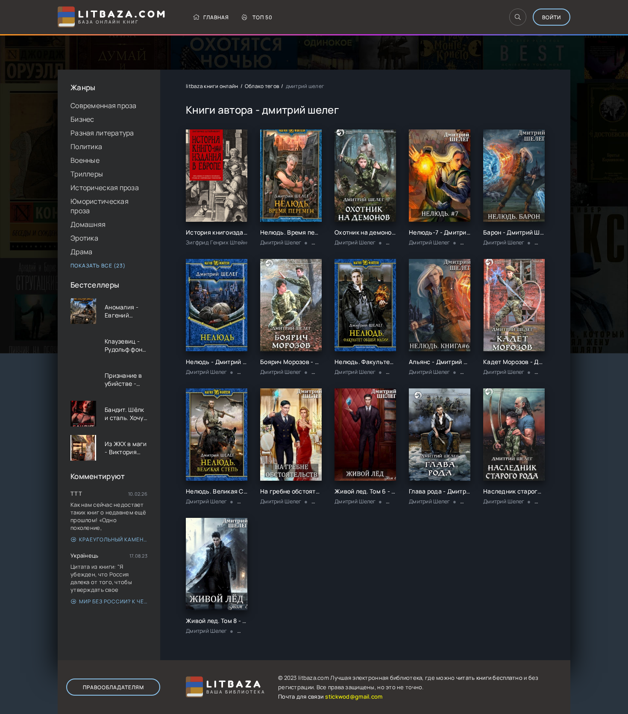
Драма (81, 251)
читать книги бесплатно (489, 678)
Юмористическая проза (99, 206)
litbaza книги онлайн (212, 86)
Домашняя (88, 224)
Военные (85, 160)
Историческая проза (104, 187)
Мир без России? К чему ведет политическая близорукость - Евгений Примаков (113, 601)
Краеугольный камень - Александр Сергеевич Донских (113, 539)
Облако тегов (262, 86)
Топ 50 (262, 17)
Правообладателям (113, 687)
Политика (86, 146)
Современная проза (103, 105)
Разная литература (102, 133)
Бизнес (82, 119)
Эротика (84, 238)
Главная (216, 17)
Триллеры (86, 174)
